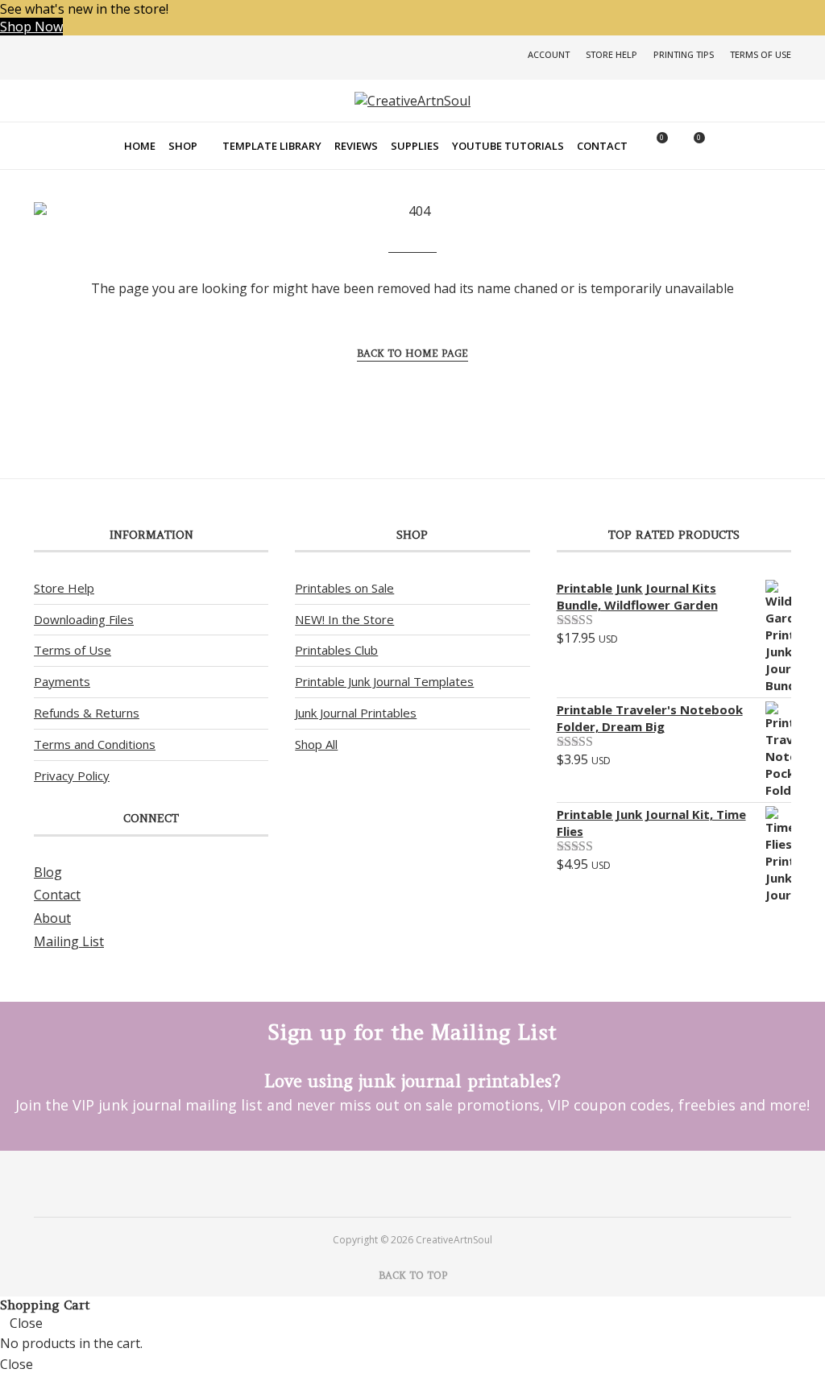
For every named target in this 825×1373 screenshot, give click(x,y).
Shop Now (31, 26)
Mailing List (69, 941)
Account (549, 54)
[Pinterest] (398, 1183)
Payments (62, 681)
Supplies (415, 146)
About (52, 918)
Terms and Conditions (94, 744)
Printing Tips (683, 54)
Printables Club (336, 650)
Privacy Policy (72, 775)
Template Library (271, 146)
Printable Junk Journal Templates (384, 681)
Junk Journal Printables (356, 713)
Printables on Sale (344, 588)
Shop (182, 146)
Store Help (611, 54)
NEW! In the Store (344, 619)
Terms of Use (760, 54)
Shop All (316, 744)
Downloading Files (84, 619)
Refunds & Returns (86, 713)
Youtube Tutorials (508, 146)
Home (139, 146)
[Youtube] (426, 1183)
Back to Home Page (412, 353)
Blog (48, 872)
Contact (602, 146)
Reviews (356, 146)
